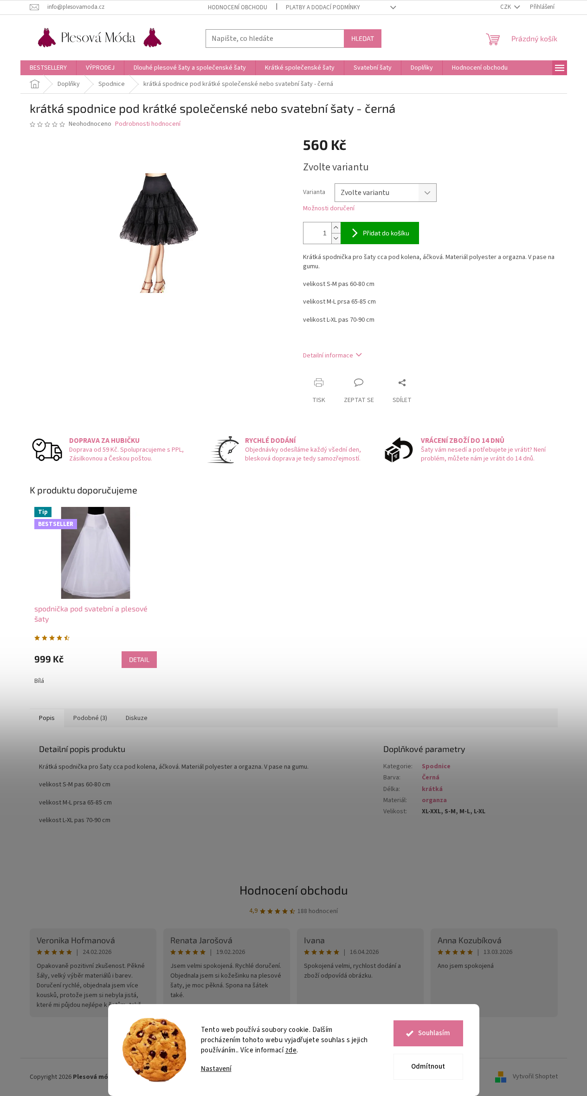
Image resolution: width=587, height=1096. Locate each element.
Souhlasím (434, 1033)
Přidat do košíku (386, 233)
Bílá (39, 681)
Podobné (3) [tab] (90, 718)
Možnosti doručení (329, 208)
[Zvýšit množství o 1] (336, 227)
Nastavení (216, 1068)
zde (291, 1050)
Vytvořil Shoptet (535, 1077)
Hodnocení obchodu (237, 7)
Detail (139, 659)
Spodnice (436, 766)
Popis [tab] (47, 718)
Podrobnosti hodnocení (148, 124)
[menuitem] (48, 67)
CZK (506, 7)
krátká (432, 789)
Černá (430, 777)
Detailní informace (328, 355)
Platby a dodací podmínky (323, 7)
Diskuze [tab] (137, 718)
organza (434, 800)
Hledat (362, 38)
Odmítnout (428, 1066)
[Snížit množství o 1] (336, 238)
